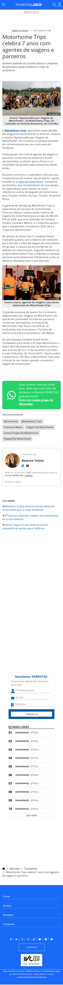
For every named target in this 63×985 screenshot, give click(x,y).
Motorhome (11, 421)
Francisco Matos (13, 427)
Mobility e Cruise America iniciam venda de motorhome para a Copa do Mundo (28, 508)
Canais (6, 896)
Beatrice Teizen (20, 30)
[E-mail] (27, 466)
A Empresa (8, 924)
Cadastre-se (31, 714)
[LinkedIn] (23, 466)
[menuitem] (31, 895)
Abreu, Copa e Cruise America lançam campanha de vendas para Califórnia (25, 526)
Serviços (7, 905)
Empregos (8, 914)
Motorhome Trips (15, 130)
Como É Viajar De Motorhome (21, 433)
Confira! (29, 475)
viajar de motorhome (30, 181)
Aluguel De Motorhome (17, 438)
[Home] (3, 868)
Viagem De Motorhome (39, 427)
